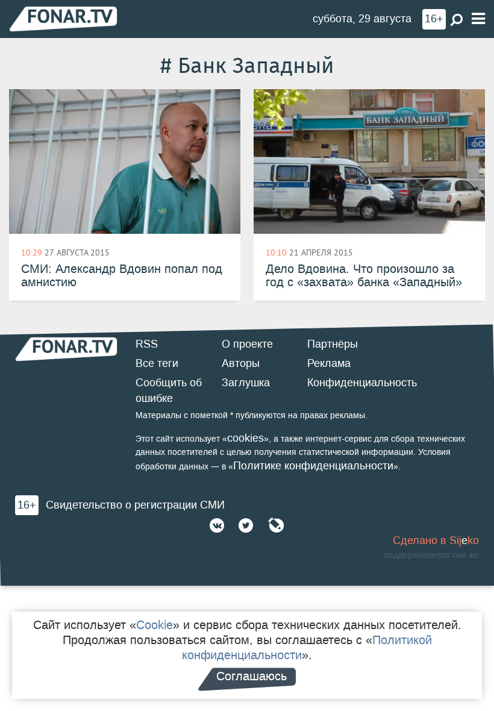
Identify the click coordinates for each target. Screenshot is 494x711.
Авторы (241, 363)
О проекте (247, 344)
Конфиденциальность (362, 382)
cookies (245, 438)
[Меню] (478, 19)
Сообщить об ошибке (169, 390)
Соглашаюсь (251, 676)
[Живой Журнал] (275, 525)
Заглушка (246, 382)
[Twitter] (246, 525)
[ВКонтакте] (217, 525)
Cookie (154, 625)
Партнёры (332, 344)
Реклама (329, 363)
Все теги (157, 363)
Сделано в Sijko (436, 540)
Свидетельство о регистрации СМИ (135, 505)
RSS (147, 344)
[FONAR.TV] (63, 18)
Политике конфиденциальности (313, 466)
